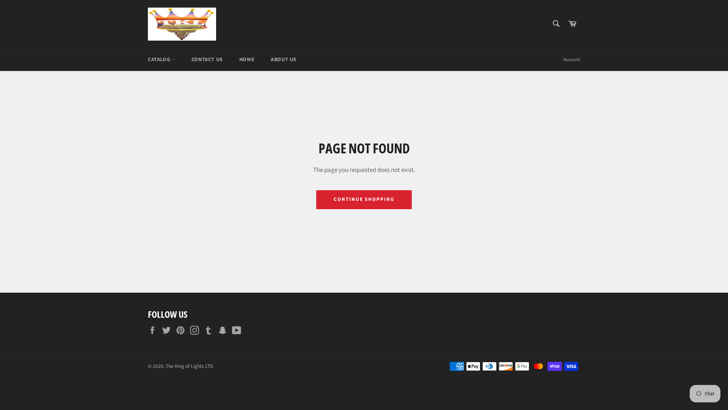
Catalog (160, 59)
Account (571, 59)
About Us (284, 59)
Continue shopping (364, 199)
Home (246, 59)
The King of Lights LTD (189, 366)
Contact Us (207, 59)
